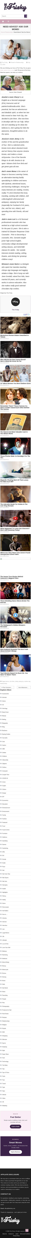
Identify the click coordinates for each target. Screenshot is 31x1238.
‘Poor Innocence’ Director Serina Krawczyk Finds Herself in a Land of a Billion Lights (8, 687)
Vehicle (4, 1094)
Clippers (4, 763)
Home (4, 903)
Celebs (4, 752)
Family (4, 815)
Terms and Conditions (25, 1233)
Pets (3, 1002)
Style (3, 1050)
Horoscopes (5, 907)
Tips (3, 1069)
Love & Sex (5, 943)
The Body (4, 1065)
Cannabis (4, 737)
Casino (4, 745)
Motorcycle (5, 969)
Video (3, 1098)
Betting (4, 719)
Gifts (3, 852)
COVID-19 (5, 778)
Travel (4, 1083)
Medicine (4, 958)
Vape (3, 1091)
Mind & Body (5, 962)
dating (16, 681)
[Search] (25, 16)
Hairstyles (5, 885)
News (3, 991)
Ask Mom (12, 681)
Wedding (4, 1105)
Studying (4, 1046)
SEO (3, 1032)
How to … (5, 914)
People (4, 999)
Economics (5, 800)
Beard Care (5, 712)
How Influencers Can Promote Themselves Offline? (24, 687)
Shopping (4, 1035)
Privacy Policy (16, 1235)
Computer (5, 771)
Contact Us (11, 1233)
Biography (5, 723)
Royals (4, 1028)
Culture (4, 789)
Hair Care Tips (6, 874)
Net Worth (5, 988)
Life (3, 936)
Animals (4, 697)
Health (4, 888)
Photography (5, 1006)
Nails (3, 984)
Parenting (4, 995)
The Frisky (5, 62)
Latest (16, 1233)
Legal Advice (5, 932)
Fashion (4, 818)
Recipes (4, 1017)
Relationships (20, 62)
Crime (4, 782)
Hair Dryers (5, 877)
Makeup (4, 951)
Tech (3, 1057)
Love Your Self (6, 947)
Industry (4, 918)
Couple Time (5, 774)
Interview (4, 925)
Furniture (4, 833)
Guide (4, 863)
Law (3, 929)
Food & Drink (5, 829)
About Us (4, 1233)
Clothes (4, 767)
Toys (3, 1080)
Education (5, 804)
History (4, 896)
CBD (3, 749)
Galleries (4, 837)
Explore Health (15, 1126)
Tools (3, 1076)
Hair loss (4, 881)
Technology (5, 1061)
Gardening (5, 848)
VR (3, 1102)
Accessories (5, 693)
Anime (4, 701)
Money (4, 966)
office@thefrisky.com (10, 1208)
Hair (3, 870)
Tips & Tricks (5, 1072)
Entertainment (6, 807)
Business (4, 730)
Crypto (4, 785)
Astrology (4, 708)
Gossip (4, 859)
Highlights (5, 892)
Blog (3, 726)
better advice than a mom (7, 70)
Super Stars (5, 1054)
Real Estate (5, 1013)
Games (4, 844)
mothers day (27, 681)
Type (3, 1087)
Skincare (4, 1039)
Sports (4, 1043)
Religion (4, 1024)
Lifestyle (4, 940)
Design (4, 793)
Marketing (5, 954)
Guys (3, 866)
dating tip (21, 681)
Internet (4, 921)
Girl (3, 855)
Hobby (4, 899)
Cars (3, 741)
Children (4, 756)
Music (3, 980)
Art (3, 704)
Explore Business (15, 1152)
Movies (4, 973)
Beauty (4, 715)
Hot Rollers (5, 910)
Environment (5, 811)
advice (7, 681)
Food (3, 826)
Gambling (4, 840)
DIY (3, 796)
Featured (4, 822)
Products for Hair (6, 1010)
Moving (4, 977)
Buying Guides (6, 734)
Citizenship (5, 760)
